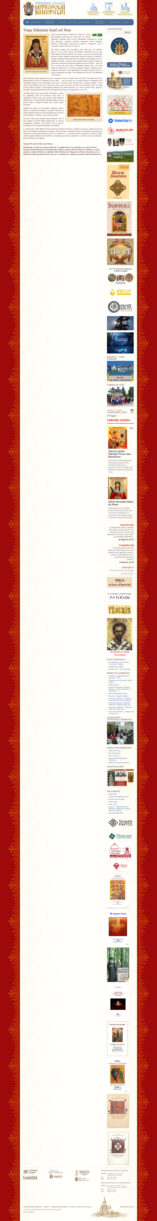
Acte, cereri (113, 804)
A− (94, 35)
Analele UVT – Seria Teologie (119, 669)
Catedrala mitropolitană (59, 1207)
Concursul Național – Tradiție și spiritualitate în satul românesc (120, 699)
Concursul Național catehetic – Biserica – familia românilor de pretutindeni (120, 689)
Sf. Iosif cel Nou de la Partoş (80, 1207)
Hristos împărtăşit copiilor (118, 693)
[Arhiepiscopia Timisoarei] (93, 9)
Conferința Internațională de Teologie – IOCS (119, 677)
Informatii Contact (127, 1207)
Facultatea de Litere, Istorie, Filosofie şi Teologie (119, 663)
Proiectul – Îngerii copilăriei (118, 696)
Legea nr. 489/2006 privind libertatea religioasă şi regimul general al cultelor (119, 808)
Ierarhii (46, 1207)
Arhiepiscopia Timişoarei (32, 1207)
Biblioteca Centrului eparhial (119, 762)
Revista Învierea (114, 753)
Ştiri (27, 22)
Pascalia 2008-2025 (116, 813)
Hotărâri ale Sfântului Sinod (119, 797)
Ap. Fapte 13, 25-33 (126, 539)
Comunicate (113, 802)
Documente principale (117, 799)
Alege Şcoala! (114, 685)
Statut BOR (113, 794)
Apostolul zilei (127, 524)
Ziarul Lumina (114, 756)
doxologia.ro (128, 567)
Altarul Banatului (115, 751)
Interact (32, 1212)
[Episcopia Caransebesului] (125, 9)
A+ (100, 35)
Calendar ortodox (118, 420)
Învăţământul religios (116, 667)
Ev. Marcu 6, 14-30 (127, 562)
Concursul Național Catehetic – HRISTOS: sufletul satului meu (120, 704)
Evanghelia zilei (126, 545)
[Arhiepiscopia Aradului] (108, 9)
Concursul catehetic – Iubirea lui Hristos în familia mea (120, 708)
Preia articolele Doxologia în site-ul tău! (121, 572)
